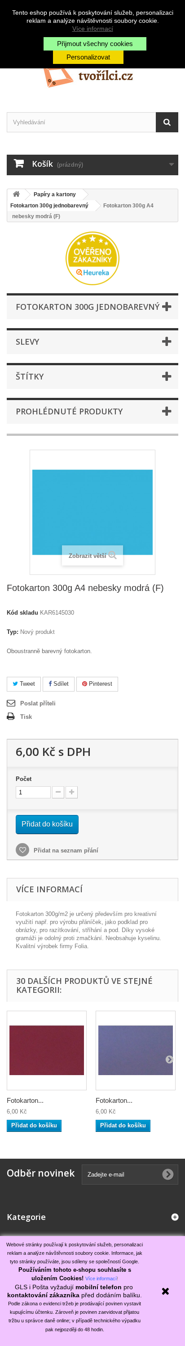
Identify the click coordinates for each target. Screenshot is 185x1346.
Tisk (26, 716)
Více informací (92, 28)
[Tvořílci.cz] (92, 73)
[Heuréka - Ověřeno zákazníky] (92, 257)
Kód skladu (22, 612)
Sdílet (60, 683)
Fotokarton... (25, 1100)
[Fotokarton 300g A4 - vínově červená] (47, 1050)
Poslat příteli (38, 703)
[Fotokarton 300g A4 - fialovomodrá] (136, 1050)
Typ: (12, 632)
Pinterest (99, 683)
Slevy (27, 341)
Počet (23, 779)
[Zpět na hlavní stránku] (16, 194)
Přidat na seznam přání (65, 850)
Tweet (26, 683)
